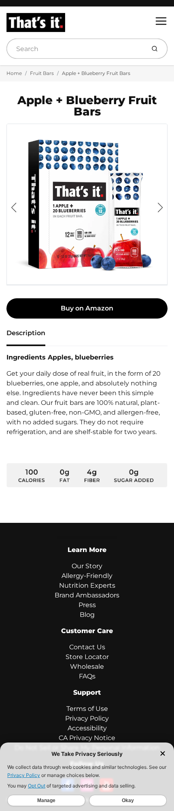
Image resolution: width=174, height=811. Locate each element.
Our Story (87, 566)
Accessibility (87, 728)
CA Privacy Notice (87, 738)
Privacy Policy (87, 718)
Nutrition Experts (87, 585)
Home (14, 73)
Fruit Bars (42, 73)
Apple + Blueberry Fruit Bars (96, 73)
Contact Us (87, 647)
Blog (87, 614)
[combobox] (75, 49)
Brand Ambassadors (87, 595)
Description (25, 333)
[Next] (160, 207)
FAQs (87, 676)
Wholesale (87, 666)
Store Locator (87, 657)
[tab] (30, 335)
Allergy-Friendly (87, 576)
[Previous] (14, 207)
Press (87, 605)
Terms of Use (87, 709)
